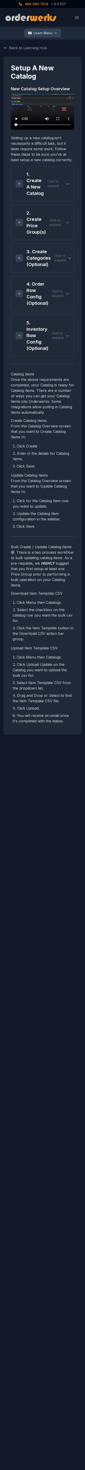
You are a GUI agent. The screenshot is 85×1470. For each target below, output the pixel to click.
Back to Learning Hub (28, 48)
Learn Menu (43, 33)
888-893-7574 (36, 4)
